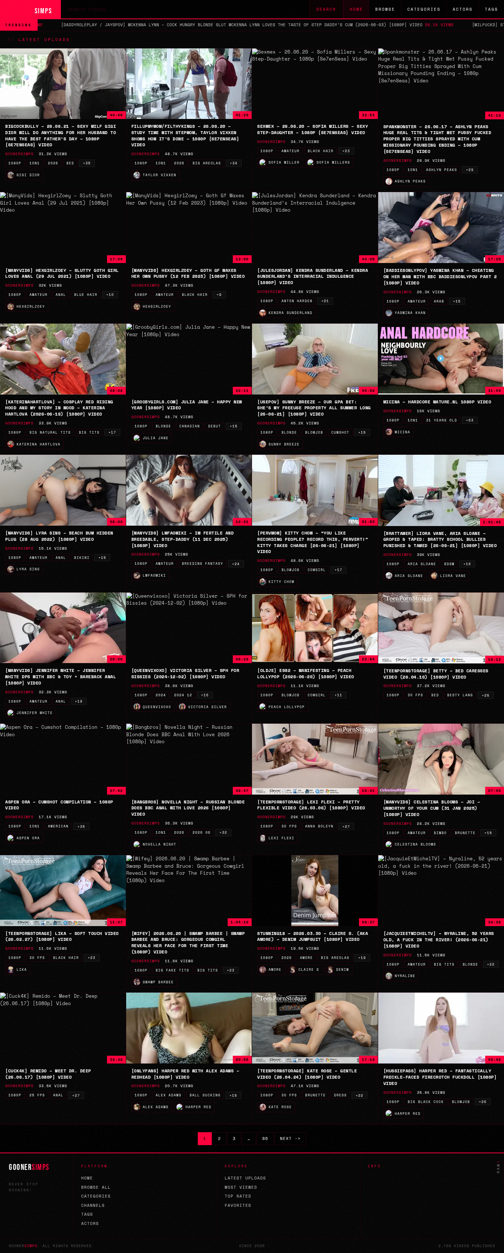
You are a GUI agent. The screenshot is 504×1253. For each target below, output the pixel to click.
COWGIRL (317, 569)
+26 (483, 1101)
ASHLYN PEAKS (441, 169)
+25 (486, 695)
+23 (346, 150)
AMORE (306, 957)
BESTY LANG (460, 695)
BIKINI (82, 557)
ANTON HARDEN (297, 300)
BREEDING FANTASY (202, 563)
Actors (463, 9)
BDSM (449, 563)
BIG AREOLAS (207, 163)
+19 (79, 701)
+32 (223, 832)
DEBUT (214, 426)
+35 (87, 163)
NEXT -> (290, 1138)
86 (265, 1138)
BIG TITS (89, 432)
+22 (491, 964)
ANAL (61, 294)
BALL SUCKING (205, 1095)
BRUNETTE (465, 832)
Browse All (96, 1187)
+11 (338, 695)
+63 (470, 420)
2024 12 (183, 695)
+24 (236, 563)
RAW (498, 1166)
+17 (112, 432)
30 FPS (415, 695)
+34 (234, 163)
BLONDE (163, 426)
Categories (424, 9)
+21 (325, 300)
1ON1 (35, 163)
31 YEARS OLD (441, 420)
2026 (53, 163)
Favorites (238, 1205)
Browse (385, 9)
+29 (470, 169)
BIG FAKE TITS (172, 970)
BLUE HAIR (85, 294)
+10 (110, 294)
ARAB (439, 301)
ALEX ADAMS (169, 1095)
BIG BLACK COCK (426, 1101)
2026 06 (202, 832)
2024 (161, 695)
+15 (457, 301)
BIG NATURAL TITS (50, 432)
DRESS (340, 1095)
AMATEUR (291, 150)
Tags (491, 9)
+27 (346, 826)
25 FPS (37, 1095)
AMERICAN (58, 826)
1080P (14, 163)
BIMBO (440, 832)
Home (356, 9)
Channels (93, 1205)
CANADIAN (189, 426)
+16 (467, 563)
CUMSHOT (340, 432)
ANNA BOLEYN (319, 826)
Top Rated (238, 1196)
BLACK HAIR (321, 150)
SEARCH (326, 9)
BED (70, 163)
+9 (219, 294)
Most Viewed (241, 1187)
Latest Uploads (245, 1178)
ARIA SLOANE (422, 563)
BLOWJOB (314, 432)
